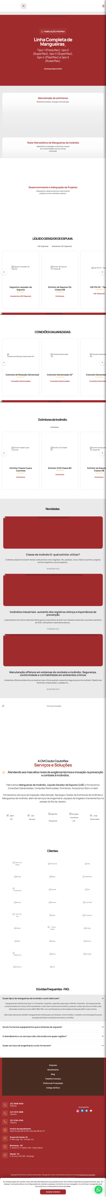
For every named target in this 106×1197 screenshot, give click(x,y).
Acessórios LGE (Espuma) (62, 246)
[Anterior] (3, 272)
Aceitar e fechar (53, 1192)
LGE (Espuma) (42, 246)
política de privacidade (87, 1175)
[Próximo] (102, 272)
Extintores (55, 427)
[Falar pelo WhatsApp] (98, 1189)
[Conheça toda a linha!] (53, 66)
